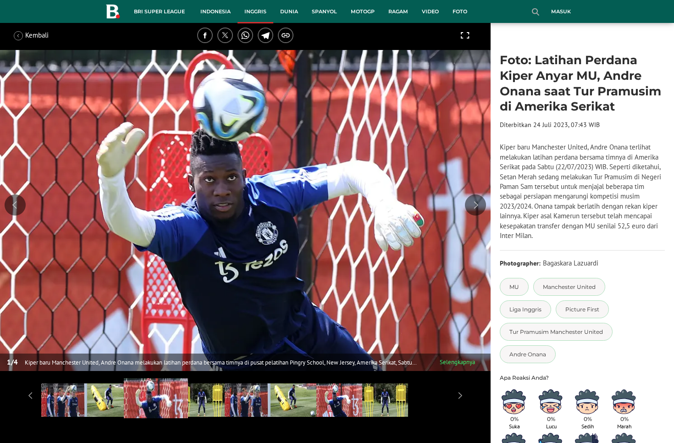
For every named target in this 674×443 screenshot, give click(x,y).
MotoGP (363, 11)
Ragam (398, 11)
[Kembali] (48, 35)
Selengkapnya (457, 362)
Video (430, 11)
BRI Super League (159, 11)
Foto (460, 11)
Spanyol (324, 11)
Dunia (289, 11)
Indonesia (215, 11)
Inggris (255, 11)
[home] (113, 13)
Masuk (561, 11)
